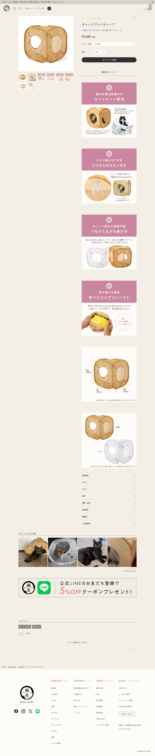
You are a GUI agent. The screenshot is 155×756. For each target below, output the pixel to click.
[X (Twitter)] (30, 711)
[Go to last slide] (16, 43)
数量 (83, 52)
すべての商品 (56, 743)
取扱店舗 (99, 713)
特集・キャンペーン (81, 706)
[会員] (19, 8)
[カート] (14, 8)
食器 (52, 706)
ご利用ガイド (123, 688)
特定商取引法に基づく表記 (132, 725)
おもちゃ (21, 667)
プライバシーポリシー (125, 728)
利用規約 (121, 725)
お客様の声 (78, 694)
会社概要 (99, 706)
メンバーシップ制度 (126, 700)
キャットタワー (56, 725)
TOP (4, 667)
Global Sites (100, 719)
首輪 (52, 737)
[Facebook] (16, 711)
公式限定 (54, 694)
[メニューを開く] (149, 8)
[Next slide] (75, 43)
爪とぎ (53, 700)
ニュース (77, 713)
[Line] (38, 711)
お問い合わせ (127, 714)
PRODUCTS (12, 667)
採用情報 (99, 700)
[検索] (49, 8)
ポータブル (55, 719)
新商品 (53, 688)
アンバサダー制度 (102, 725)
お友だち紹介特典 (125, 706)
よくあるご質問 (124, 694)
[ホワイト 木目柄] (115, 44)
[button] (22, 77)
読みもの (77, 700)
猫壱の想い (100, 688)
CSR (97, 694)
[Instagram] (23, 711)
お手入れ (54, 713)
